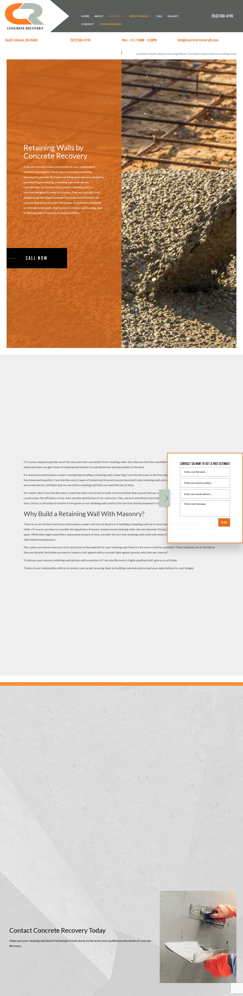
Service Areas (138, 16)
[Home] (34, 15)
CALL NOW (37, 258)
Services (114, 16)
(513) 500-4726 (222, 16)
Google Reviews (110, 24)
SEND (224, 522)
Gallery (172, 16)
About (99, 16)
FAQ (159, 16)
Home (85, 16)
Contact (87, 24)
